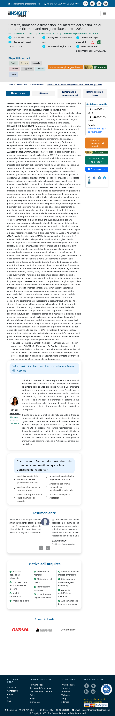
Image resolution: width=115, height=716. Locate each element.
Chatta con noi (98, 169)
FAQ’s (32, 698)
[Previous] (38, 548)
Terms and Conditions (40, 688)
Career (10, 694)
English (13, 63)
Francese (14, 69)
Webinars (65, 695)
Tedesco (24, 63)
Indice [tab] (45, 93)
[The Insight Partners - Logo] (18, 13)
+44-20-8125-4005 (71, 3)
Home (10, 84)
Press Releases (68, 684)
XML (9, 701)
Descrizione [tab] (19, 93)
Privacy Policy (36, 684)
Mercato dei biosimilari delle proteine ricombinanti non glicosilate (74, 84)
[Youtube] (94, 693)
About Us (11, 687)
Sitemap (65, 702)
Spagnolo (36, 63)
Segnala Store (21, 84)
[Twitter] (92, 3)
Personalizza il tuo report (96, 160)
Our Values (35, 702)
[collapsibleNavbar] (104, 13)
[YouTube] (105, 3)
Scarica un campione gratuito (64, 67)
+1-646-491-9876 (54, 3)
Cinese (13, 74)
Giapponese (27, 69)
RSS (9, 697)
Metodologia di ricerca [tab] (95, 93)
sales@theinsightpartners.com (25, 3)
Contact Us (12, 690)
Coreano (40, 69)
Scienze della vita (37, 84)
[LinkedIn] (99, 3)
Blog (63, 698)
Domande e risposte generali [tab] (69, 93)
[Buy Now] (95, 67)
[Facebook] (85, 3)
